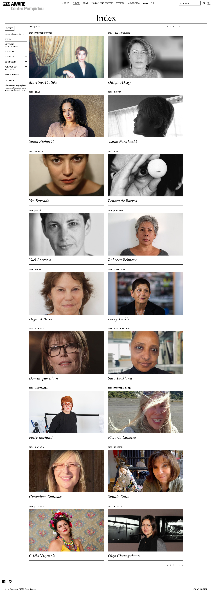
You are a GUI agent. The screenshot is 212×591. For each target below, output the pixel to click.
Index (76, 3)
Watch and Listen (102, 3)
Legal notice (200, 589)
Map (37, 26)
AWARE (149, 3)
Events (120, 3)
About (66, 3)
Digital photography (13, 34)
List (31, 26)
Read (85, 3)
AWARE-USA (134, 3)
